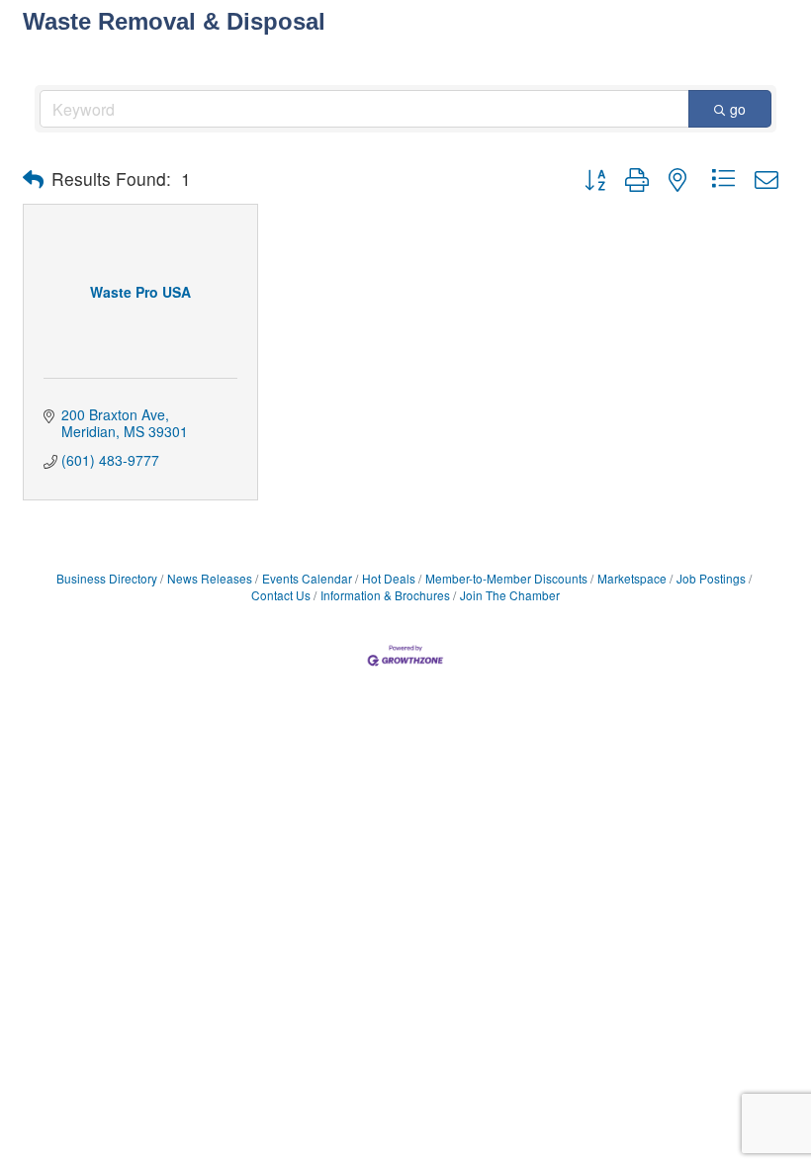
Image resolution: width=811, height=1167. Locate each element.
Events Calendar (307, 578)
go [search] (738, 109)
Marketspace (632, 578)
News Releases (209, 578)
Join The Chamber (510, 594)
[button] (33, 179)
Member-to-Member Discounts (506, 578)
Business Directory (106, 578)
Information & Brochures (385, 594)
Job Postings (711, 578)
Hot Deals (388, 578)
